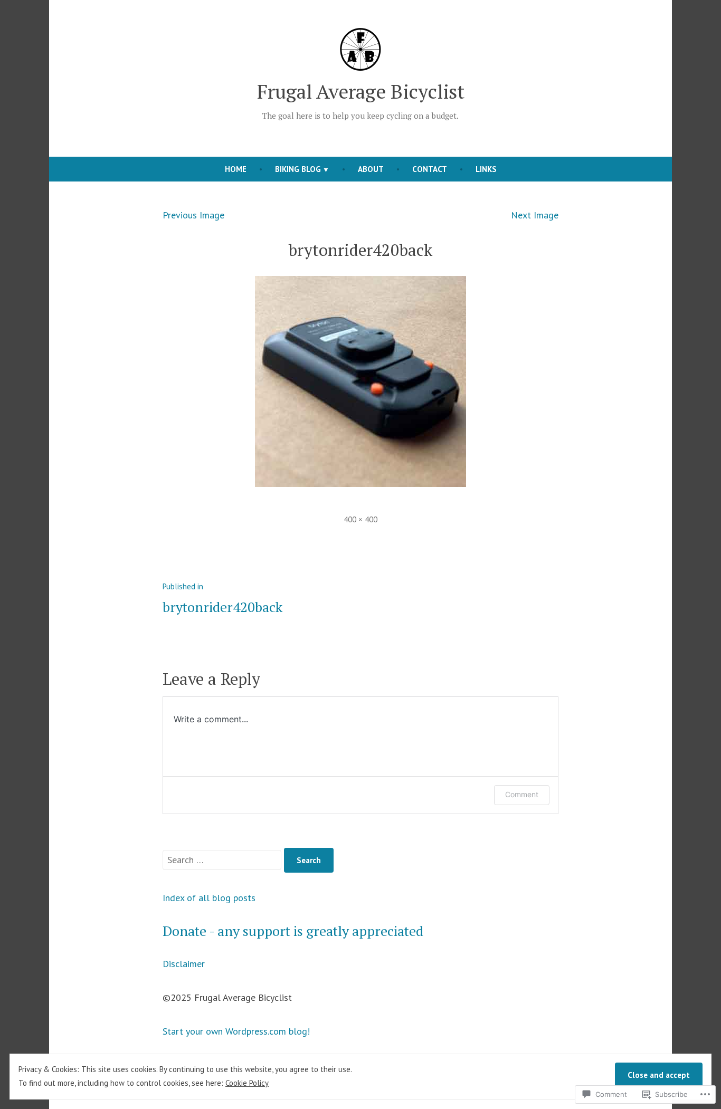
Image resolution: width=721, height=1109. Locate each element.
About (371, 169)
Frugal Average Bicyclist (360, 91)
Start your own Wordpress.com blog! (236, 1031)
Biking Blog (298, 169)
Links (486, 169)
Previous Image (193, 215)
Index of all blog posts (209, 898)
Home (235, 169)
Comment (521, 794)
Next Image (534, 215)
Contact (429, 169)
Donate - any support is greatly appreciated (293, 931)
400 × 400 (360, 519)
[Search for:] (223, 860)
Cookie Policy (247, 1083)
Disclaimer (184, 964)
